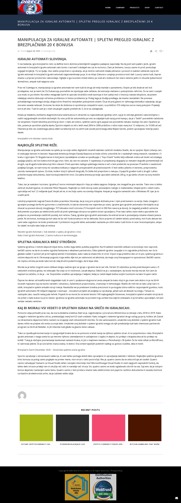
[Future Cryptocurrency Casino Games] (36, 428)
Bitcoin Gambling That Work (145, 444)
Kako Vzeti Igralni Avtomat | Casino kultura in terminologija (47, 235)
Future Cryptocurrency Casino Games (37, 444)
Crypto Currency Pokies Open (108, 444)
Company (120, 7)
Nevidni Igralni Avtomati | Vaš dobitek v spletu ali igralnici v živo (49, 231)
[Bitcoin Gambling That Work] (144, 428)
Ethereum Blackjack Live (72, 444)
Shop (147, 7)
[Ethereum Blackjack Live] (72, 428)
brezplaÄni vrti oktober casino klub (35, 138)
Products (134, 7)
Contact (159, 7)
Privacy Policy (116, 471)
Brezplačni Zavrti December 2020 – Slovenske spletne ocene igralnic (51, 349)
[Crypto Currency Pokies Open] (108, 428)
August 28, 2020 (33, 51)
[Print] (151, 51)
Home (108, 7)
